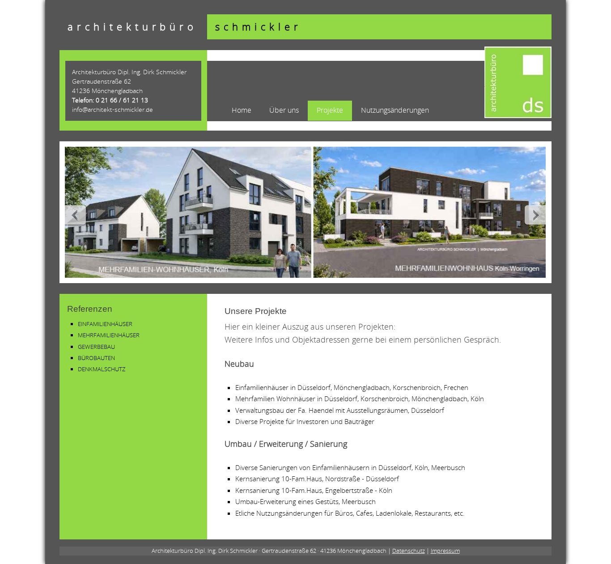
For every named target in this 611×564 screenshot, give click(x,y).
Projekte (330, 110)
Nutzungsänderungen (395, 110)
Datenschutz (408, 551)
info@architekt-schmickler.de (112, 109)
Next (534, 214)
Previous (76, 214)
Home (241, 110)
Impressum (445, 551)
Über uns (284, 110)
